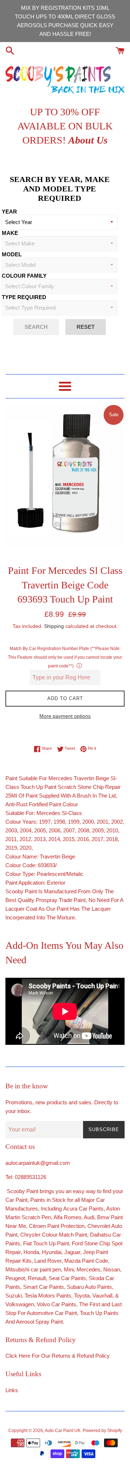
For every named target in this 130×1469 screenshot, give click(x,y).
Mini (69, 1269)
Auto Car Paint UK (63, 1430)
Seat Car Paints (67, 1278)
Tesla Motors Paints (48, 1295)
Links (11, 1390)
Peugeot (15, 1278)
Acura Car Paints (83, 1208)
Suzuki (13, 1295)
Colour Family (24, 276)
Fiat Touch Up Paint (46, 1243)
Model (12, 254)
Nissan (111, 1269)
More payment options (65, 716)
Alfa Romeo (67, 1217)
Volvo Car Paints (56, 1304)
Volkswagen (19, 1304)
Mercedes (88, 1269)
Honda (31, 1252)
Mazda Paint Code (86, 1261)
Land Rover (47, 1261)
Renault (37, 1278)
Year (9, 211)
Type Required (24, 297)
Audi (89, 1217)
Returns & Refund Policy (81, 1356)
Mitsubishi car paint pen (33, 1269)
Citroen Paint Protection (56, 1226)
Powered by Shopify (102, 1430)
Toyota (82, 1295)
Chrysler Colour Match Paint (53, 1235)
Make (10, 233)
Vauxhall (102, 1295)
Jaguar (72, 1252)
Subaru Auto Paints (89, 1287)
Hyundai (51, 1252)
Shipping (54, 626)
